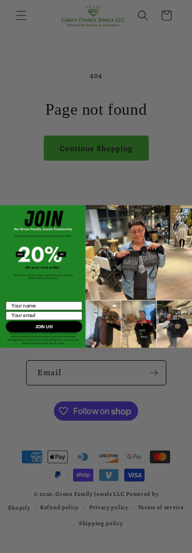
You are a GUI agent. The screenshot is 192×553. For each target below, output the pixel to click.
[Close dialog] (186, 211)
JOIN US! (44, 326)
